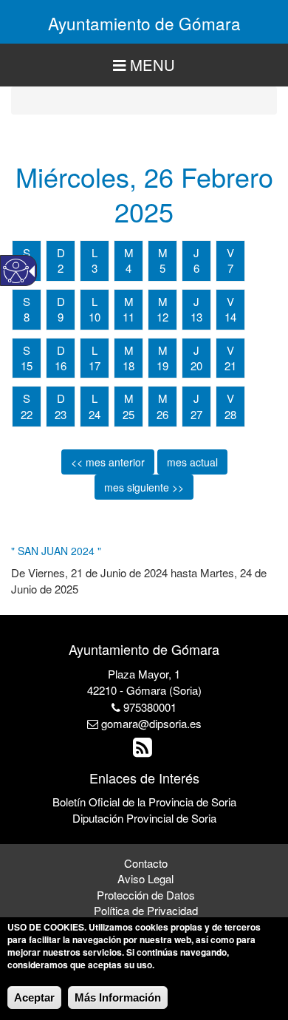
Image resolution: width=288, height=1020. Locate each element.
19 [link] (162, 365)
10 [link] (94, 316)
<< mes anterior (108, 462)
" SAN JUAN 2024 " (56, 550)
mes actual (192, 462)
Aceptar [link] (34, 997)
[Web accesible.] (16, 271)
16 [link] (60, 365)
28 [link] (230, 414)
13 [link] (196, 316)
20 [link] (196, 365)
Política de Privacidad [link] (146, 910)
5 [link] (162, 268)
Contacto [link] (146, 863)
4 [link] (128, 268)
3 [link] (94, 268)
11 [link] (128, 316)
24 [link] (94, 414)
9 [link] (61, 316)
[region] (144, 65)
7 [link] (230, 268)
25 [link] (128, 414)
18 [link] (128, 365)
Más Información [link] (118, 997)
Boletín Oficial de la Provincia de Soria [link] (144, 801)
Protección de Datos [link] (146, 894)
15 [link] (26, 365)
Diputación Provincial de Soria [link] (144, 818)
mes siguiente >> (144, 487)
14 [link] (230, 316)
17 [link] (94, 365)
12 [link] (162, 316)
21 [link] (230, 365)
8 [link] (27, 316)
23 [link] (60, 414)
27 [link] (196, 414)
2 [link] (61, 268)
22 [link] (26, 414)
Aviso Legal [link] (145, 878)
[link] (144, 750)
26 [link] (162, 414)
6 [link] (196, 268)
